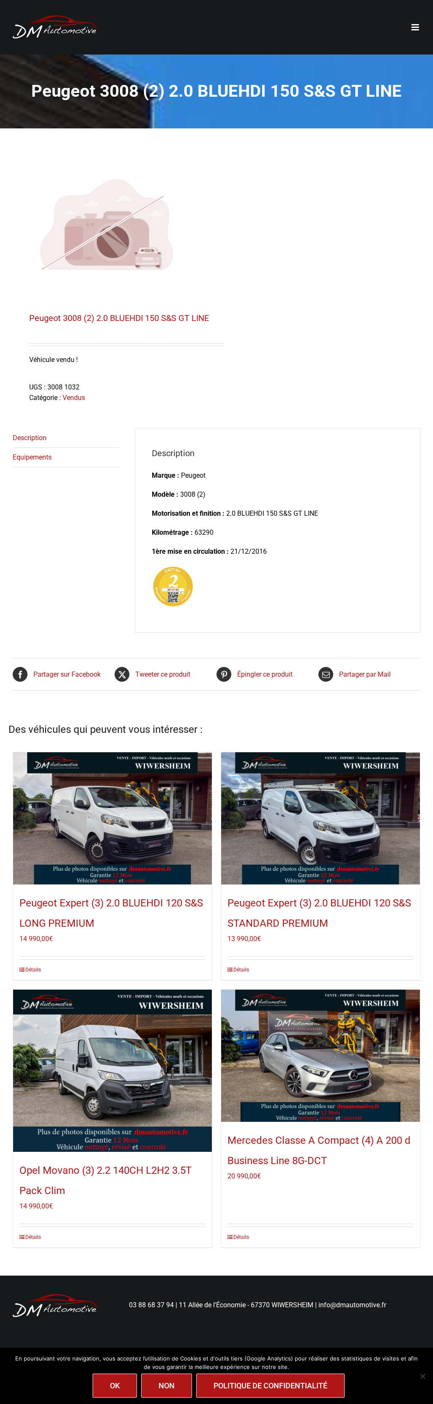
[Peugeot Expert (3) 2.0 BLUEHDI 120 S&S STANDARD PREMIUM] (320, 818)
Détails (33, 970)
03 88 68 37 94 (151, 1305)
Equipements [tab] (32, 457)
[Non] (422, 1376)
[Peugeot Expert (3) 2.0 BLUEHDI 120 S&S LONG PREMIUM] (112, 818)
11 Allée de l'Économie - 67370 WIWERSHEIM (246, 1305)
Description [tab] (30, 438)
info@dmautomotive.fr (352, 1305)
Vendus (74, 398)
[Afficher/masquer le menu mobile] (415, 27)
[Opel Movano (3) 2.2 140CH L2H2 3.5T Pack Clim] (112, 1071)
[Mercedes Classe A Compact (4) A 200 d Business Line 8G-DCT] (320, 1056)
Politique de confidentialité (270, 1385)
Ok (115, 1385)
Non (167, 1385)
